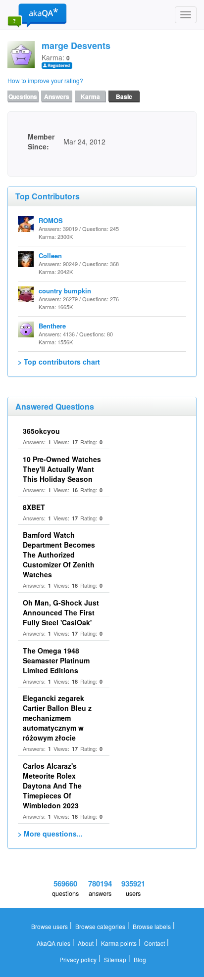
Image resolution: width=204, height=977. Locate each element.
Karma (90, 96)
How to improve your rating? (45, 80)
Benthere (52, 325)
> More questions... (50, 833)
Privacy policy (78, 959)
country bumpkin (65, 290)
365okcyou (41, 431)
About (86, 943)
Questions (22, 96)
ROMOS (51, 220)
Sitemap (115, 959)
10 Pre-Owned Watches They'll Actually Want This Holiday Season (62, 469)
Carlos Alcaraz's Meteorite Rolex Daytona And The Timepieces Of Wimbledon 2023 (52, 785)
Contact (154, 943)
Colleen (50, 255)
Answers (56, 96)
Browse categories (100, 926)
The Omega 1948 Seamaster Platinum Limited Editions (56, 660)
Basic (124, 96)
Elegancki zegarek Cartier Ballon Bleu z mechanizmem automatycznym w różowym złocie (57, 718)
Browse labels (152, 926)
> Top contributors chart (59, 362)
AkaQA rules (53, 943)
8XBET (34, 507)
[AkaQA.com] (37, 14)
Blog (140, 959)
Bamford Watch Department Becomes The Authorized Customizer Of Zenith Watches (59, 554)
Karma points (119, 943)
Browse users (49, 926)
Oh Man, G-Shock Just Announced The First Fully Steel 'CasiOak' (61, 612)
